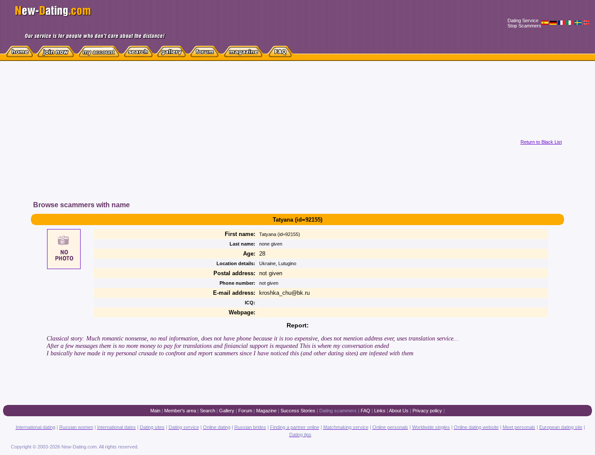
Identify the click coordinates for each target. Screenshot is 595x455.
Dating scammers (338, 410)
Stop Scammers (524, 25)
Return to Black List (541, 142)
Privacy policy (427, 410)
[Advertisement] (185, 139)
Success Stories (298, 410)
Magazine (266, 410)
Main (155, 410)
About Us (399, 410)
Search (207, 410)
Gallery (226, 410)
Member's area (180, 410)
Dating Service (522, 20)
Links (379, 410)
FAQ (365, 410)
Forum (245, 410)
